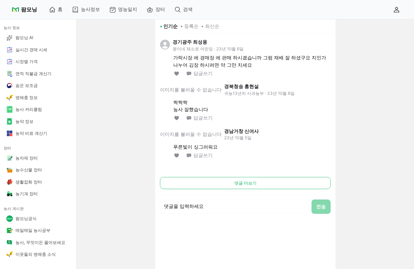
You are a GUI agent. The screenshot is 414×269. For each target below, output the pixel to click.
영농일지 (127, 9)
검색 (188, 9)
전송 (321, 206)
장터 (160, 9)
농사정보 (90, 9)
